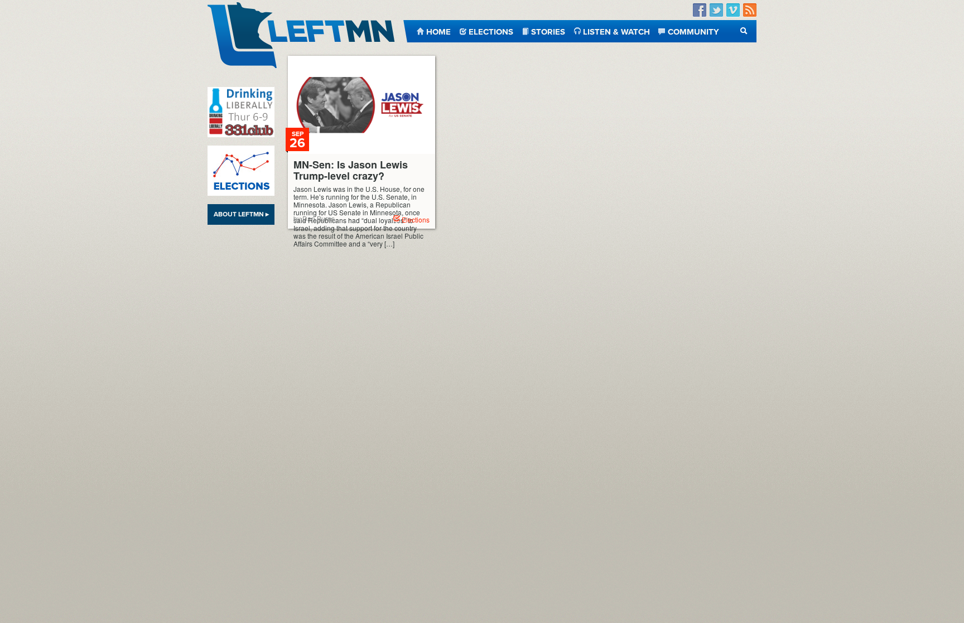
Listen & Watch (616, 31)
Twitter (716, 10)
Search (744, 31)
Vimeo (733, 10)
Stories (548, 31)
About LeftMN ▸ (241, 214)
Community (693, 31)
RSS (749, 10)
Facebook (699, 10)
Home (438, 31)
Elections (491, 31)
